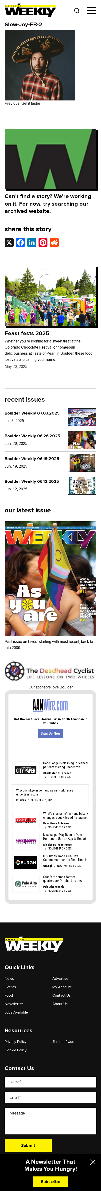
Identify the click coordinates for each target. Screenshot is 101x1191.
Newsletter (14, 1004)
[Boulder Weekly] (30, 10)
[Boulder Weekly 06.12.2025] (82, 486)
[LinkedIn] (31, 242)
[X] (9, 242)
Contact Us (61, 995)
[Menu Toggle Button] (91, 10)
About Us (60, 1004)
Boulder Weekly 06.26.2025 (32, 435)
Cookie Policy (16, 1050)
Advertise (60, 978)
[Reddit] (54, 242)
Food (9, 995)
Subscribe (50, 1181)
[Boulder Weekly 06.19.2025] (82, 463)
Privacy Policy (16, 1041)
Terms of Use (63, 1041)
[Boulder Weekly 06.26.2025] (82, 440)
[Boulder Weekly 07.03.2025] (82, 417)
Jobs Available (16, 1012)
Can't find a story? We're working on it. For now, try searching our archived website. (48, 203)
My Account (62, 987)
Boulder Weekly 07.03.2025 (32, 413)
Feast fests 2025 (27, 333)
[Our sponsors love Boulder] (50, 671)
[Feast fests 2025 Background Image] (50, 296)
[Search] (77, 10)
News (9, 978)
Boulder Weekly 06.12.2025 (32, 481)
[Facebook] (20, 242)
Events (10, 987)
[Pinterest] (43, 242)
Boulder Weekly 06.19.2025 (32, 458)
